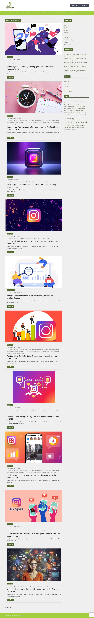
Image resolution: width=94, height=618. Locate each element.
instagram (55, 61)
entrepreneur (74, 108)
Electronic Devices (67, 108)
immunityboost (85, 114)
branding (13, 63)
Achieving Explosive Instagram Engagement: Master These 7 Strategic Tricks (32, 67)
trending (47, 181)
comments (52, 181)
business (66, 104)
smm (43, 61)
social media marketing (76, 125)
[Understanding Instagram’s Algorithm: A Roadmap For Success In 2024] (33, 387)
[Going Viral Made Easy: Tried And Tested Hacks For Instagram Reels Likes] (33, 215)
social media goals (67, 125)
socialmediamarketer (29, 61)
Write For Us (83, 5)
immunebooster (77, 112)
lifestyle (79, 115)
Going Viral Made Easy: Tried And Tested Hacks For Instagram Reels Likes (32, 242)
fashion (79, 108)
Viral (27, 181)
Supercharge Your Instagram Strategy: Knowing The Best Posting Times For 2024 (34, 128)
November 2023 (68, 89)
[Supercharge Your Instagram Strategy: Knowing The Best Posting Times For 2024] (33, 97)
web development (80, 127)
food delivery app (79, 110)
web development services (69, 129)
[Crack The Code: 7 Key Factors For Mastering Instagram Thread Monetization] (33, 447)
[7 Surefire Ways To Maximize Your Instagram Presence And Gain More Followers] (33, 506)
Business (51, 13)
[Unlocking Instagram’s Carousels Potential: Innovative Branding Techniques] (33, 564)
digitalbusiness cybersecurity (69, 106)
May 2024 (66, 84)
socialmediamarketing (29, 120)
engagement (9, 124)
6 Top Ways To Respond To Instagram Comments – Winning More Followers (31, 185)
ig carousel (39, 122)
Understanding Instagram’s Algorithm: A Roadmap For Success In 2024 (33, 417)
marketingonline (47, 120)
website (37, 292)
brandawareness (85, 102)
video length (42, 181)
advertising (75, 100)
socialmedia (21, 61)
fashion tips (66, 110)
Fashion (73, 13)
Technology (13, 13)
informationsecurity (68, 115)
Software (22, 13)
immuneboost (71, 112)
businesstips (70, 104)
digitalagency (80, 104)
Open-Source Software (79, 118)
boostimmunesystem (68, 102)
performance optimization (29, 292)
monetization (21, 63)
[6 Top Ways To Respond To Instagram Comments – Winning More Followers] (33, 158)
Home (6, 13)
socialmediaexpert (38, 61)
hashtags (14, 124)
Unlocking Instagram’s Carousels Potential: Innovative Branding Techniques (33, 590)
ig (58, 61)
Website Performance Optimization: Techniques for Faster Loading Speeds (31, 296)
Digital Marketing (32, 13)
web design (74, 127)
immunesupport (67, 114)
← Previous (8, 607)
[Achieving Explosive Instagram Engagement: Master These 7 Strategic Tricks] (33, 39)
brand (74, 102)
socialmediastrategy (13, 122)
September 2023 (68, 91)
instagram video (20, 353)
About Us (86, 13)
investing (74, 115)
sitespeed (42, 292)
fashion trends (72, 110)
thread (16, 63)
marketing (16, 61)
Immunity (79, 114)
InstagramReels (35, 181)
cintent (57, 122)
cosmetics (75, 104)
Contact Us (74, 5)
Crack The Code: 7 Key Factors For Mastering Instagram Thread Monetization (33, 476)
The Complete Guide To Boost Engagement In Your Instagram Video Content (32, 357)
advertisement (69, 100)
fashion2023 (83, 108)
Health (79, 13)
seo (23, 292)
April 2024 (66, 86)
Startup (59, 13)
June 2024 (66, 81)
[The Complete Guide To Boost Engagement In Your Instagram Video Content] (33, 326)
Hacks (30, 181)
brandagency (78, 102)
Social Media (43, 13)
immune (66, 112)
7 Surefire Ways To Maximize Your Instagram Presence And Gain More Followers (33, 534)
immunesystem (74, 114)
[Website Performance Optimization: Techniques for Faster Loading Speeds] (33, 272)
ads (65, 100)
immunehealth (84, 112)
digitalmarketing (48, 61)
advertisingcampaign (81, 100)
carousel (8, 63)
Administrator (10, 59)
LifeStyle (65, 13)
